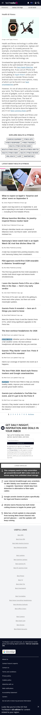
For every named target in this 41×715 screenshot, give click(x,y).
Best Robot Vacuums (20, 629)
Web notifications (7, 688)
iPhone (3, 170)
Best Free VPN (20, 539)
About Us (5, 659)
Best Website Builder (20, 547)
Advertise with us (7, 684)
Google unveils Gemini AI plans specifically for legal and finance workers (21, 498)
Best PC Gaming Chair (20, 568)
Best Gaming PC (20, 564)
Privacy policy (6, 676)
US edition (16, 709)
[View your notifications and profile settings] (28, 3)
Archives (31, 414)
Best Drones (20, 625)
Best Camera (20, 616)
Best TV (20, 580)
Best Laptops (20, 555)
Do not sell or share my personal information (16, 701)
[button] (38, 3)
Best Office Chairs (20, 609)
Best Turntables (20, 596)
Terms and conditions (9, 672)
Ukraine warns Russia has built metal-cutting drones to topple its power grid (19, 506)
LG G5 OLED (32, 7)
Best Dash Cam (20, 621)
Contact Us (5, 667)
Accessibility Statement (9, 692)
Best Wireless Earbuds (20, 604)
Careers (4, 697)
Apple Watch (20, 75)
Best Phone (20, 576)
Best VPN (20, 535)
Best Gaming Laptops (20, 559)
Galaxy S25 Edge (17, 7)
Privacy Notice (13, 450)
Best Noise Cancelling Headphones (20, 600)
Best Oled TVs (20, 584)
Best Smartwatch (20, 588)
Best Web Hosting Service (20, 543)
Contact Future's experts (10, 663)
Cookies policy (6, 680)
